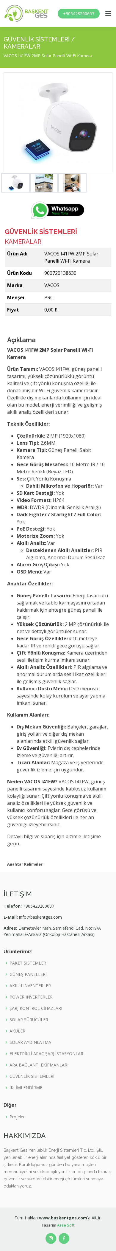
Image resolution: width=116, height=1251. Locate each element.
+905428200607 (78, 13)
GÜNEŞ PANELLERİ (28, 974)
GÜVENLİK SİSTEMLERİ (32, 1076)
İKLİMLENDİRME (26, 1088)
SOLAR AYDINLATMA (30, 1042)
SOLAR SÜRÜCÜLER (29, 1020)
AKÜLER (17, 1031)
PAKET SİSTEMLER (28, 963)
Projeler (17, 1117)
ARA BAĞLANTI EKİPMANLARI (39, 1065)
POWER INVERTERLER (31, 997)
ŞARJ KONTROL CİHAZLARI (36, 1008)
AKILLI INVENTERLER (30, 986)
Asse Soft (65, 1225)
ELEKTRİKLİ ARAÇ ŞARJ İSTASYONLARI (47, 1054)
